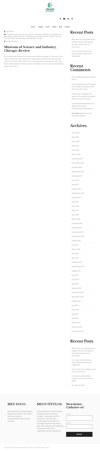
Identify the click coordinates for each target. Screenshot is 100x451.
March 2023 (76, 154)
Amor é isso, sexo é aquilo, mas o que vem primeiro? (84, 370)
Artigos (40, 27)
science (51, 36)
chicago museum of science (17, 34)
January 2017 (76, 189)
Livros (48, 27)
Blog (60, 27)
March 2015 (76, 249)
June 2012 (75, 310)
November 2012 (78, 297)
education (46, 34)
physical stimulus (42, 36)
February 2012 (77, 327)
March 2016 (76, 219)
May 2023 (75, 146)
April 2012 (75, 318)
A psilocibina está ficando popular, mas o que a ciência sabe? (82, 378)
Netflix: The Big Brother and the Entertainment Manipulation (83, 106)
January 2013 (76, 288)
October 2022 (77, 167)
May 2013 (75, 284)
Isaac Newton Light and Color (14, 36)
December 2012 (78, 292)
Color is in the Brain (35, 34)
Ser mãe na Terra (78, 385)
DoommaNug (77, 77)
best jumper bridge (79, 94)
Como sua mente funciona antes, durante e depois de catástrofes (82, 53)
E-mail (68, 414)
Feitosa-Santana (11, 41)
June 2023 (75, 141)
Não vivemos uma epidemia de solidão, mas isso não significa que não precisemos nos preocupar (83, 43)
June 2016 (75, 206)
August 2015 (76, 241)
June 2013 (75, 279)
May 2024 (75, 137)
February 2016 (77, 223)
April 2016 (75, 215)
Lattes (54, 27)
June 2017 (75, 180)
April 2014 (75, 258)
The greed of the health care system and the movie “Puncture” (84, 86)
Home (33, 27)
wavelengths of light (34, 38)
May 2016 (75, 210)
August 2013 (76, 271)
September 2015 (78, 236)
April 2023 (75, 150)
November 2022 (78, 163)
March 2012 (76, 323)
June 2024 (75, 133)
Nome (68, 423)
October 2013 (77, 262)
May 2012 (75, 314)
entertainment (56, 34)
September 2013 (78, 266)
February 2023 (77, 159)
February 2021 (77, 176)
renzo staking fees (78, 84)
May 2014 (75, 254)
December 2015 (78, 232)
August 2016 (76, 197)
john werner (30, 36)
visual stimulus (21, 38)
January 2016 (76, 228)
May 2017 (75, 184)
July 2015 (75, 245)
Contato (67, 27)
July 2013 (75, 275)
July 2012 (75, 305)
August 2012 (76, 301)
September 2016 (78, 193)
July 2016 (75, 202)
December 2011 (77, 331)
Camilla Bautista (78, 104)
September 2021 (78, 172)
